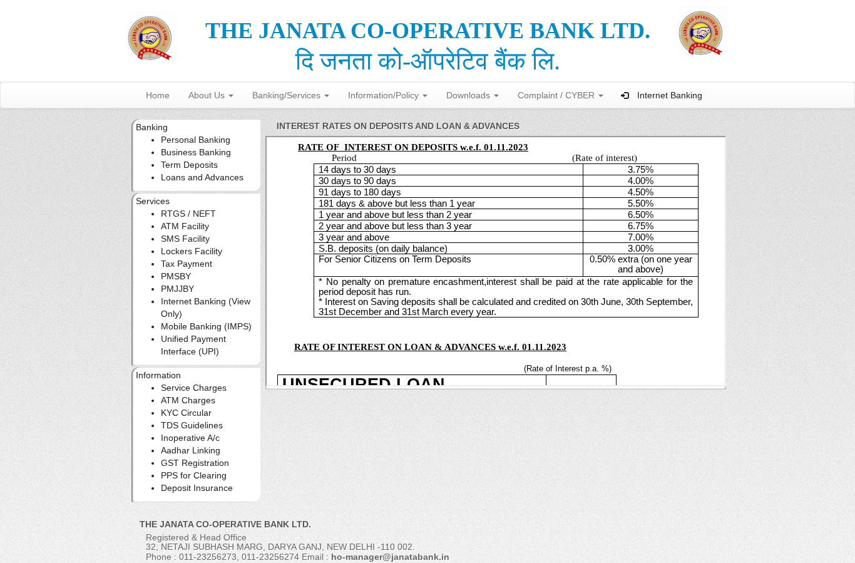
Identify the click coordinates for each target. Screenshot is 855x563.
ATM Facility (185, 226)
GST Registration (195, 463)
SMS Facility (185, 239)
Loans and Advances (202, 177)
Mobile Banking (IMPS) (206, 326)
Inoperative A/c (190, 438)
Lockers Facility (191, 251)
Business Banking (196, 152)
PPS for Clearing (194, 475)
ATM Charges (188, 400)
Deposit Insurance (197, 488)
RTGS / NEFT (188, 214)
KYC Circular (186, 413)
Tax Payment (186, 264)
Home (158, 95)
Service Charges (194, 388)
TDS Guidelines (192, 425)
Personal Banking (195, 140)
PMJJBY (177, 289)
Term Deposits (189, 165)
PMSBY (176, 276)
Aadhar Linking (190, 450)
